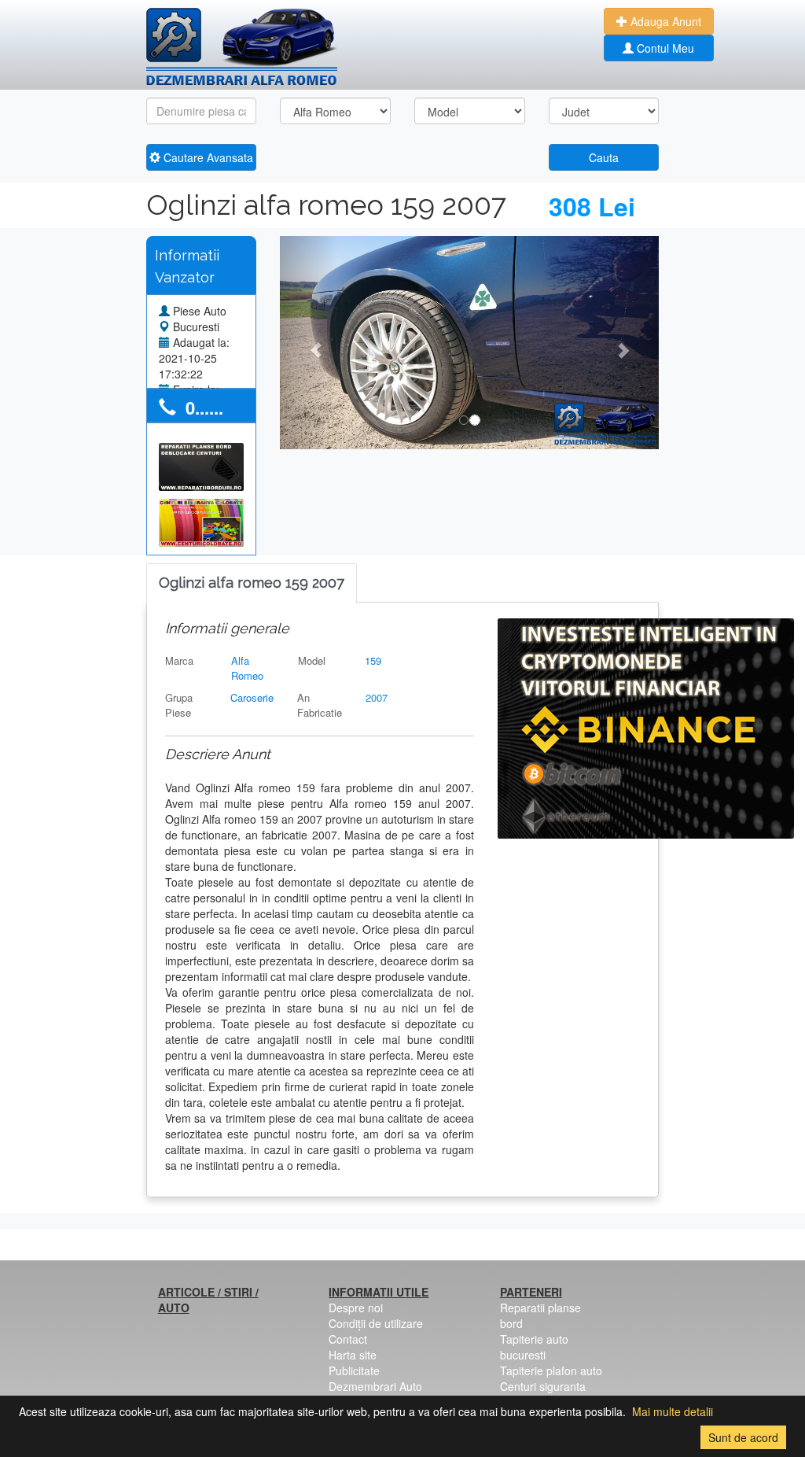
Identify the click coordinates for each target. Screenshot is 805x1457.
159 (373, 660)
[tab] (251, 583)
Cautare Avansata (206, 157)
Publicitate (354, 1370)
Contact (348, 1339)
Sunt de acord (743, 1437)
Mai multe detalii (672, 1411)
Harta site (353, 1355)
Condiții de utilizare (376, 1323)
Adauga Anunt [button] (664, 21)
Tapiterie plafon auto (551, 1370)
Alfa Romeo (247, 668)
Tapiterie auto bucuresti (534, 1347)
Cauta (604, 157)
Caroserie (252, 697)
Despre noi (356, 1307)
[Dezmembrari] (241, 47)
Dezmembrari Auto (375, 1386)
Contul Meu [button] (664, 48)
